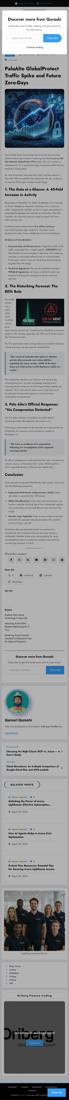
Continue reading (34, 47)
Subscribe (52, 38)
